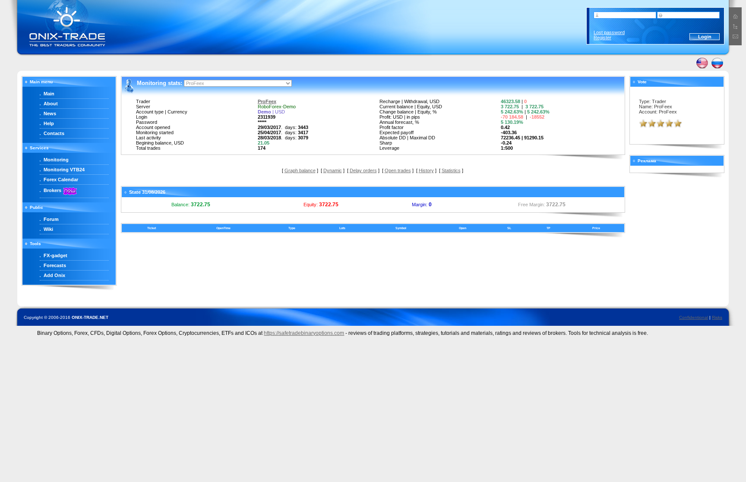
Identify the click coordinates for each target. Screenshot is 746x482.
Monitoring (56, 159)
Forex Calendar (61, 179)
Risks (717, 317)
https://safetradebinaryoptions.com (304, 333)
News (50, 113)
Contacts (54, 133)
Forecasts (55, 265)
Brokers (52, 190)
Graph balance (300, 170)
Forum (51, 219)
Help (49, 123)
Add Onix (54, 275)
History (426, 170)
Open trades (398, 170)
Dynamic (332, 170)
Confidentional (693, 317)
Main (49, 93)
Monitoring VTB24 (64, 169)
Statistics (451, 170)
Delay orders (363, 170)
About (51, 103)
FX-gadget (55, 255)
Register (602, 37)
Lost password (609, 32)
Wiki (48, 229)
